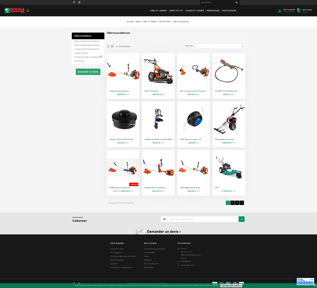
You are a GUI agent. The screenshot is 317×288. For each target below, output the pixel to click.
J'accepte (225, 286)
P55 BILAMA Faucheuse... (225, 139)
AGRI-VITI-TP (176, 10)
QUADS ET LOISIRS (195, 10)
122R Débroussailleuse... (119, 91)
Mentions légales (117, 260)
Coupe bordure (81, 53)
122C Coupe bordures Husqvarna (194, 91)
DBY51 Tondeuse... (152, 91)
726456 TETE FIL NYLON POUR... (121, 139)
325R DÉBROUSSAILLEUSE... (191, 188)
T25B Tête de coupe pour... (191, 139)
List (112, 46)
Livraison (114, 264)
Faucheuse (79, 61)
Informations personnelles (155, 249)
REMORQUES (213, 10)
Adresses (147, 260)
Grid (108, 46)
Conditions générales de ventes (123, 256)
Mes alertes (148, 267)
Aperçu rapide (120, 66)
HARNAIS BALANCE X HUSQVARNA (158, 139)
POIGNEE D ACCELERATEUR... (226, 91)
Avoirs (146, 256)
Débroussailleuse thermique (86, 45)
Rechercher (236, 2)
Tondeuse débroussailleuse (86, 49)
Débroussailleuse (82, 36)
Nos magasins (116, 252)
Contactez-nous (117, 249)
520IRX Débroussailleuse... (156, 188)
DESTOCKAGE (229, 10)
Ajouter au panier (125, 74)
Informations (184, 243)
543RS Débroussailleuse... (120, 188)
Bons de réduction (151, 264)
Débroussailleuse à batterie (86, 41)
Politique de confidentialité (121, 267)
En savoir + (237, 286)
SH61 (217, 188)
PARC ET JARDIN (158, 10)
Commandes (149, 252)
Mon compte (150, 243)
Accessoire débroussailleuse (87, 57)
